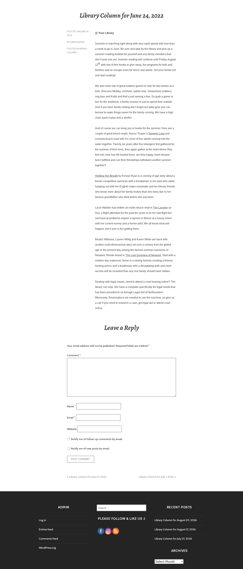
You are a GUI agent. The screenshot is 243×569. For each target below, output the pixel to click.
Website (72, 428)
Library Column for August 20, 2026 (176, 520)
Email (71, 417)
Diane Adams (77, 42)
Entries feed (46, 529)
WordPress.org (47, 547)
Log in (42, 520)
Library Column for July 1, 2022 (156, 476)
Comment (74, 355)
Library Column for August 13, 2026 (175, 529)
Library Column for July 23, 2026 (173, 538)
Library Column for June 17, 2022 (87, 476)
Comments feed (48, 538)
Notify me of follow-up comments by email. (96, 439)
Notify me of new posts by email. (90, 448)
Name (71, 406)
